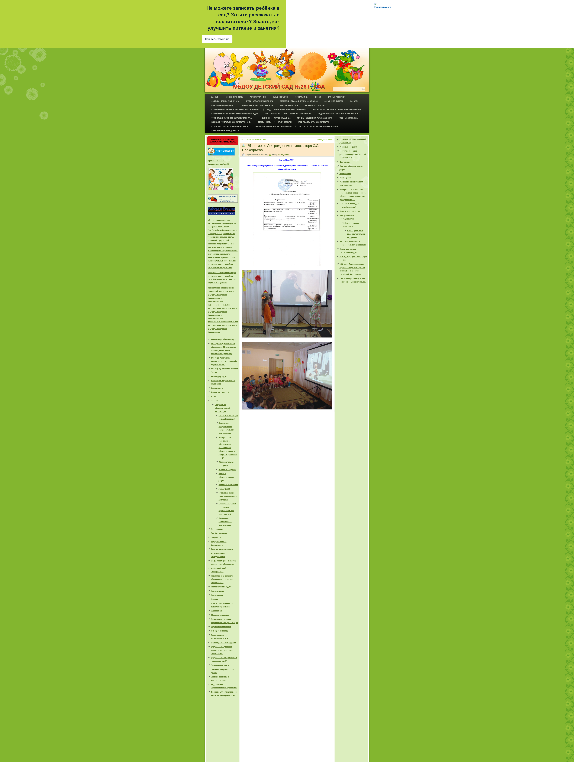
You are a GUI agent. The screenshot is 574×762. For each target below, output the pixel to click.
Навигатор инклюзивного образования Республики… (338, 109)
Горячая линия (302, 97)
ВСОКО (318, 97)
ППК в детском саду (289, 105)
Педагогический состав (221, 626)
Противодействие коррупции (259, 101)
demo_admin (283, 154)
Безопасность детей (234, 97)
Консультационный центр (223, 105)
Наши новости (285, 122)
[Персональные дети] (221, 190)
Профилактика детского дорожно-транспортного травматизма (221, 650)
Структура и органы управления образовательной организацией (352, 154)
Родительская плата (348, 117)
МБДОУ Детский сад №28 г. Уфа (279, 86)
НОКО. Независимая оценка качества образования (287, 113)
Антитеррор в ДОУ (258, 97)
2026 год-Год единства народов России (273, 126)
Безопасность (264, 122)
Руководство (224, 488)
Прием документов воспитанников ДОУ (230, 126)
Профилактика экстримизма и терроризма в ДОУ (234, 113)
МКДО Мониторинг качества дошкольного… (338, 113)
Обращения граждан (333, 101)
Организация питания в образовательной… (231, 117)
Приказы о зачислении (228, 484)
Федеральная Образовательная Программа (286, 109)
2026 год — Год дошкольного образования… (319, 126)
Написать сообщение (217, 39)
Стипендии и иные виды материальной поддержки (227, 496)
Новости (354, 101)
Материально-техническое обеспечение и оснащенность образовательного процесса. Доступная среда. (228, 447)
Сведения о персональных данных (274, 117)
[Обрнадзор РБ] (221, 155)
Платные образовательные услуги (226, 477)
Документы (216, 537)
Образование (216, 610)
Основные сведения (227, 469)
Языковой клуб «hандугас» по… (226, 130)
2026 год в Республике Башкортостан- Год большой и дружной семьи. (224, 361)
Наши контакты (280, 97)
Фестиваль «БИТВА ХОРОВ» (254, 139)
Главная (214, 97)
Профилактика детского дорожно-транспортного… (235, 109)
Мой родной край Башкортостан (313, 122)
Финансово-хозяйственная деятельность (225, 521)
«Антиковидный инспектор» (225, 101)
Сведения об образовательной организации (222, 408)
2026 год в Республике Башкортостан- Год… (231, 122)
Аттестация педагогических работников (299, 101)
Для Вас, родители (336, 97)
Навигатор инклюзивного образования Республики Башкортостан (222, 579)
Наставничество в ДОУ (315, 105)
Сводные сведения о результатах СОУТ (314, 117)
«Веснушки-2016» (324, 139)
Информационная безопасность (257, 105)
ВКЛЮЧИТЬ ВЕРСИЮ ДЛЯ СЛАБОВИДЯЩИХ (223, 140)
